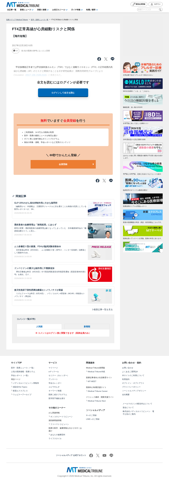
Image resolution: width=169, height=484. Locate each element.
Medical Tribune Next (97, 401)
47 (17, 51)
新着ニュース (25, 10)
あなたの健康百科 (57, 435)
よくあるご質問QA (130, 372)
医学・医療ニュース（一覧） (23, 368)
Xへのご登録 (91, 415)
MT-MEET (92, 381)
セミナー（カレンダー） (59, 375)
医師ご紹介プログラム (58, 394)
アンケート (53, 379)
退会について (128, 407)
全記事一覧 (11, 10)
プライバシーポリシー (131, 387)
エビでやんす (54, 387)
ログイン (157, 4)
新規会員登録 (140, 4)
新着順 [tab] (87, 326)
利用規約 (126, 379)
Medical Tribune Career (98, 391)
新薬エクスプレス (20, 391)
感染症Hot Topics (20, 387)
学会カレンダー (55, 383)
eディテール (54, 372)
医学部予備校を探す (57, 398)
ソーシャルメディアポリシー (134, 391)
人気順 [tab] (39, 326)
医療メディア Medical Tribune (17, 20)
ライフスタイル (55, 438)
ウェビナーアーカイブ (22, 394)
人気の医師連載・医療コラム (23, 372)
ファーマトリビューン (59, 424)
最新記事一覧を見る (103, 309)
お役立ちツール (58, 10)
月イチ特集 (75, 10)
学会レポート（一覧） (20, 375)
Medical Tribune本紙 (96, 372)
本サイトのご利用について (133, 375)
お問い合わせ (127, 368)
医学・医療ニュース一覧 (39, 20)
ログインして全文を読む (63, 93)
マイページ (53, 368)
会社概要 (126, 394)
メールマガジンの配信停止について (137, 404)
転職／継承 (91, 10)
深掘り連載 (41, 10)
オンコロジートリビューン (61, 417)
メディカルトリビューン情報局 (26, 383)
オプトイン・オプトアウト (133, 383)
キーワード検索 (55, 391)
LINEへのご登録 (92, 419)
